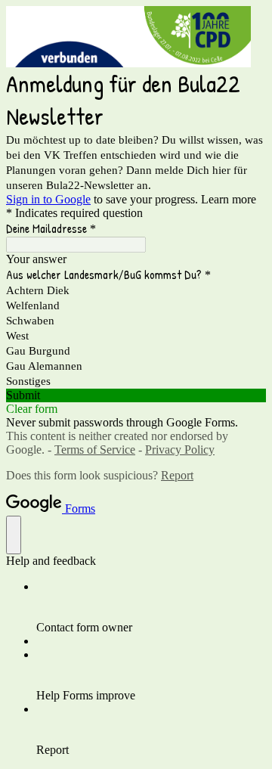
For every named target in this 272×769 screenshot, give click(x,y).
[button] (136, 395)
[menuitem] (151, 607)
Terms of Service (94, 449)
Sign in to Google (48, 199)
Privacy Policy (180, 449)
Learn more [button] (228, 199)
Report (177, 475)
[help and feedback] (13, 535)
